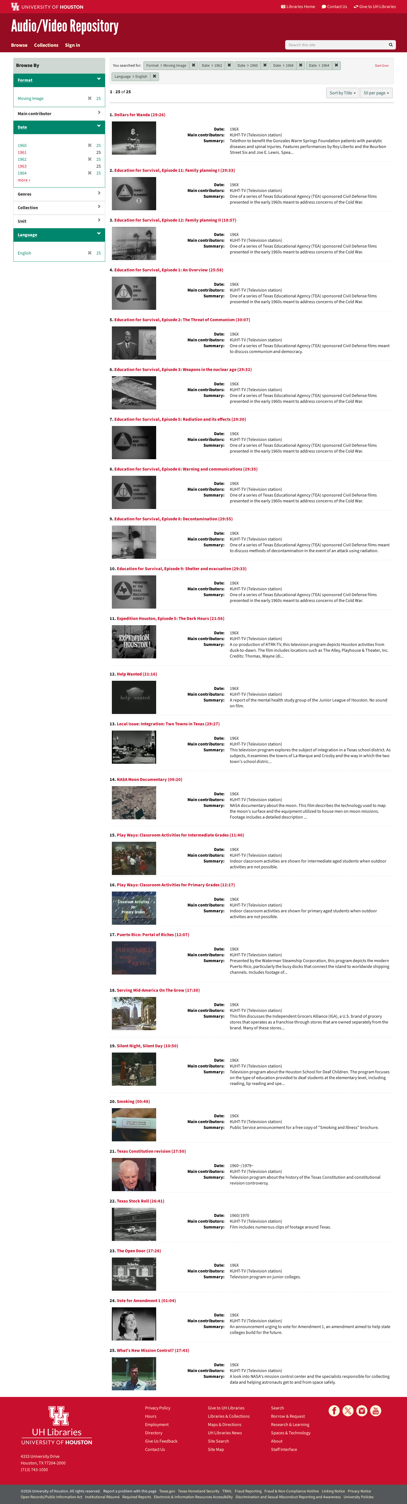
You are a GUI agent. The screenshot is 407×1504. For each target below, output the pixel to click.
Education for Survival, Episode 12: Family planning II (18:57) (175, 220)
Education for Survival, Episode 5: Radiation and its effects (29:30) (180, 419)
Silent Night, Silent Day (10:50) (147, 1046)
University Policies (358, 1497)
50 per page (375, 93)
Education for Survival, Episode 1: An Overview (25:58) (168, 270)
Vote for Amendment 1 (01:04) (146, 1301)
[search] (391, 45)
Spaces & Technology (290, 1433)
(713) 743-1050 (34, 1470)
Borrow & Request (288, 1416)
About (276, 1441)
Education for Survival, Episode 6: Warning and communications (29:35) (186, 469)
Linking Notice (333, 1491)
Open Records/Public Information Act (51, 1497)
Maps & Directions (224, 1425)
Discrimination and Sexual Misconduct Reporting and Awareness (288, 1497)
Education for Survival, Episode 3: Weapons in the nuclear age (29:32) (183, 370)
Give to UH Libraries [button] (377, 7)
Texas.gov (167, 1491)
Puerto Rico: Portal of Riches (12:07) (153, 935)
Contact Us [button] (337, 7)
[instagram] (361, 1410)
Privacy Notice (359, 1491)
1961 (22, 152)
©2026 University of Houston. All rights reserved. (61, 1491)
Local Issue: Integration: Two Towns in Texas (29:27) (168, 724)
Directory (153, 1433)
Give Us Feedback (161, 1441)
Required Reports (136, 1497)
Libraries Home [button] (301, 7)
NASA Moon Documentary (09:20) (149, 779)
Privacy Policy (157, 1408)
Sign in (72, 45)
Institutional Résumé (102, 1497)
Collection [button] (28, 208)
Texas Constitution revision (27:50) (151, 1151)
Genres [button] (24, 194)
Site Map (216, 1449)
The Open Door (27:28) (139, 1251)
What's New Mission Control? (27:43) (153, 1350)
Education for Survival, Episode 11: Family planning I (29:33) (174, 170)
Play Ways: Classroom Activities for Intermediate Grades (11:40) (180, 835)
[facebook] (334, 1410)
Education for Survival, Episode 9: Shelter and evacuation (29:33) (182, 569)
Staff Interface (284, 1449)
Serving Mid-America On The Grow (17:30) (158, 990)
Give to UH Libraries (226, 1408)
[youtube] (375, 1410)
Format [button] (25, 80)
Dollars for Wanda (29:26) (140, 115)
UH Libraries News (225, 1433)
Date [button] (22, 127)
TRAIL (227, 1491)
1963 (22, 166)
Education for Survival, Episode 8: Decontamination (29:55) (173, 519)
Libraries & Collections (229, 1416)
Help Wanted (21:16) (137, 674)
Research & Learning (290, 1425)
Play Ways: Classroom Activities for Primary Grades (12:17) (176, 885)
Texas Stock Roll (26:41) (140, 1201)
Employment (157, 1425)
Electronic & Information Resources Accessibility (193, 1497)
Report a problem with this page (129, 1491)
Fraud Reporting (248, 1491)
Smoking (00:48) (133, 1101)
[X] (348, 1410)
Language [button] (27, 235)
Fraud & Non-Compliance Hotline (291, 1491)
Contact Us (155, 1449)
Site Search (218, 1441)
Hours (150, 1416)
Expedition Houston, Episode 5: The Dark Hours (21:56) (171, 618)
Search (277, 1408)
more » (24, 180)
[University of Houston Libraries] (57, 1425)
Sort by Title (341, 93)
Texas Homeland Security (199, 1491)
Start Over (382, 65)
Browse (19, 45)
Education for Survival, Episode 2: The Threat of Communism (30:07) (182, 320)
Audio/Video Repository (65, 26)
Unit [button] (22, 221)
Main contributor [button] (34, 114)
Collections (46, 45)
